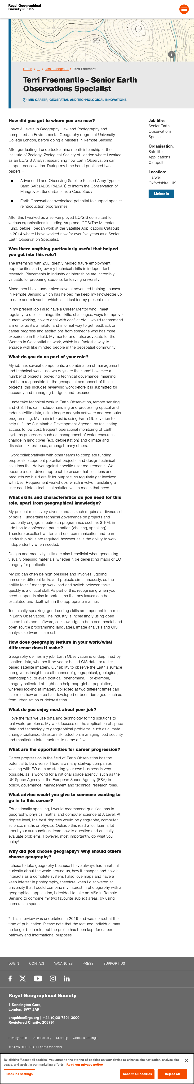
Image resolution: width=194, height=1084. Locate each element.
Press (88, 963)
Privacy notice (19, 1038)
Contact (36, 963)
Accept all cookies (137, 1074)
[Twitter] (22, 978)
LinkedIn (161, 193)
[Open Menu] (184, 9)
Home (27, 69)
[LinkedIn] (67, 978)
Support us (114, 963)
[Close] (186, 1060)
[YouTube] (38, 978)
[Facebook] (10, 978)
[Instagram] (53, 978)
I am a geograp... (57, 69)
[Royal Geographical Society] (45, 9)
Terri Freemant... (85, 69)
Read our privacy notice (84, 1065)
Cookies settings (19, 1074)
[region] (97, 1068)
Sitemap (62, 1038)
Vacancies (63, 963)
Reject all (172, 1074)
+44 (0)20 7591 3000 (61, 1017)
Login (14, 963)
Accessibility (42, 1038)
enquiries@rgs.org (24, 1017)
